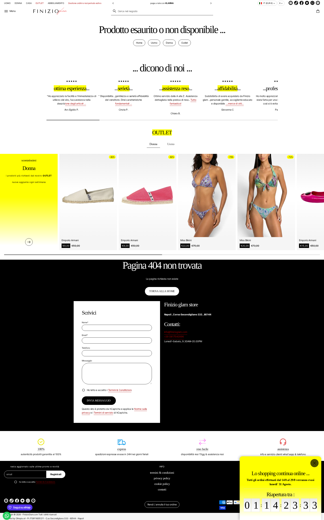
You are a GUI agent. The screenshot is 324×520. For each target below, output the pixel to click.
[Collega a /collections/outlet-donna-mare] (29, 242)
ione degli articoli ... (75, 103)
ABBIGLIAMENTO (56, 3)
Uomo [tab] (171, 144)
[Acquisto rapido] (112, 232)
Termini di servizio (103, 412)
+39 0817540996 (174, 336)
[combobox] (162, 11)
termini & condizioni (162, 472)
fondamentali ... (123, 103)
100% (41, 449)
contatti (162, 489)
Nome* (85, 322)
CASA (29, 3)
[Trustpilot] (307, 3)
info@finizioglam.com (175, 331)
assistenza (283, 449)
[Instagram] (291, 3)
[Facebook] (302, 3)
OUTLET (40, 3)
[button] (113, 3)
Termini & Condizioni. (45, 482)
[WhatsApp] (312, 3)
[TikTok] (296, 3)
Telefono (86, 348)
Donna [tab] (153, 144)
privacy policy (162, 478)
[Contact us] (7, 516)
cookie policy (162, 484)
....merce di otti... (234, 103)
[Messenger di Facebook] (318, 3)
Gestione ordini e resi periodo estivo (84, 3)
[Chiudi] (314, 463)
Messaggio (87, 360)
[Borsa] (317, 11)
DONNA (18, 3)
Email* (85, 335)
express (121, 449)
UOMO (7, 3)
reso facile (202, 449)
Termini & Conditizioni (119, 390)
